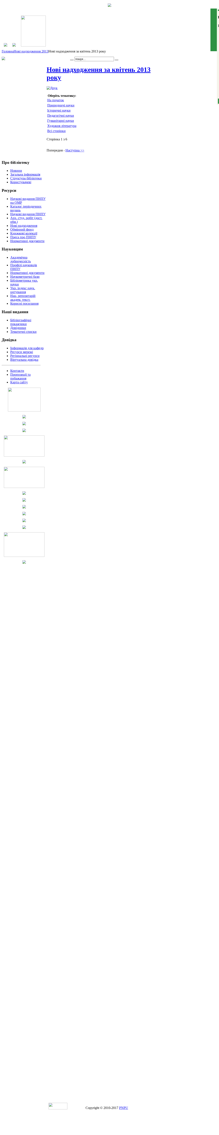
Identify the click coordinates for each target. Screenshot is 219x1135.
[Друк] (52, 88)
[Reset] (116, 60)
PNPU (123, 1108)
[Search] (72, 60)
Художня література (61, 126)
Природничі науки (60, 105)
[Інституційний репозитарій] (33, 45)
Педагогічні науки (60, 115)
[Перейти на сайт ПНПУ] (109, 5)
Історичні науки (59, 110)
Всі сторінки (56, 131)
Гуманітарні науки (60, 120)
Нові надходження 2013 (31, 51)
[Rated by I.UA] (58, 1108)
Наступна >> (74, 150)
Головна (8, 51)
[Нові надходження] (5, 45)
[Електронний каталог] (14, 45)
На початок (55, 100)
